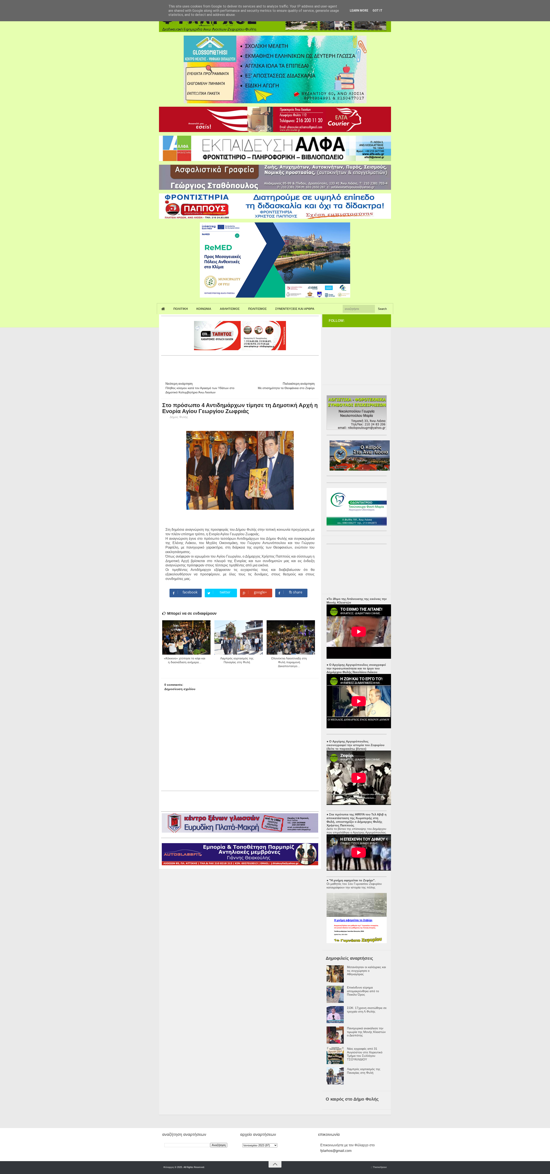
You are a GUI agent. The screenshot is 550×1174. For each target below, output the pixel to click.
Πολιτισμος (257, 308)
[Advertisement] (239, 366)
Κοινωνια (203, 308)
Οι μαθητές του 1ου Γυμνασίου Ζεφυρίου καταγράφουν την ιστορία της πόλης (354, 885)
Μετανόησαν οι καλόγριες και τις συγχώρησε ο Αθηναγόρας (366, 970)
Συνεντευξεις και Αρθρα (294, 308)
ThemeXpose (380, 1167)
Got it (377, 10)
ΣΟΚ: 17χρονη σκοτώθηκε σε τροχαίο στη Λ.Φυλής (367, 1009)
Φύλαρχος (168, 1167)
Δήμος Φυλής (179, 417)
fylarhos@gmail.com (335, 1151)
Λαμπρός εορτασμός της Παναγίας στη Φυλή (363, 1070)
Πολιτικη (180, 308)
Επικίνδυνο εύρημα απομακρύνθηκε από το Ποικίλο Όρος (363, 991)
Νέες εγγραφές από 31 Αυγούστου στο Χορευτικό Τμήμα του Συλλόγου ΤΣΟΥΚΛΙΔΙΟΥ (364, 1054)
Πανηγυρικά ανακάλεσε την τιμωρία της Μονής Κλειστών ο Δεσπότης (366, 1031)
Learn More (359, 10)
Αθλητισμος (230, 308)
